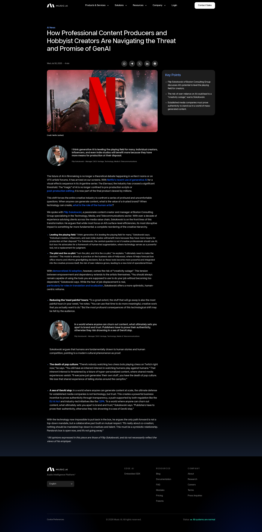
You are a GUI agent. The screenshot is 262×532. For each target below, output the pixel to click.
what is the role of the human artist (92, 205)
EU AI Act (55, 401)
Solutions (119, 5)
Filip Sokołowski (73, 212)
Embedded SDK (132, 474)
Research (192, 479)
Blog (158, 474)
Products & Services (95, 5)
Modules (160, 490)
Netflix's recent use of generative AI (127, 180)
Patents (160, 501)
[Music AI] (57, 5)
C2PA (102, 401)
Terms (191, 490)
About (191, 474)
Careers (192, 485)
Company (157, 5)
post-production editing (60, 191)
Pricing (159, 496)
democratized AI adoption (67, 271)
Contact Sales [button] (205, 5)
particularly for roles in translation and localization (75, 286)
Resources (138, 5)
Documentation (163, 479)
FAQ (158, 485)
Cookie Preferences (55, 520)
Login (174, 5)
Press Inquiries (195, 496)
